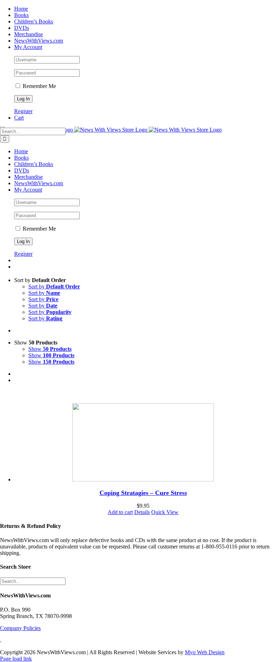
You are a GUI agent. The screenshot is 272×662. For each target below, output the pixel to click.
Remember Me (38, 86)
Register (23, 111)
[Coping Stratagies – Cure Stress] (143, 443)
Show (50, 349)
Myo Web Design (205, 652)
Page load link (16, 659)
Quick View (164, 512)
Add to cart (120, 512)
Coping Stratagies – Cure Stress (143, 492)
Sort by (54, 286)
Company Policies (20, 628)
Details (142, 512)
